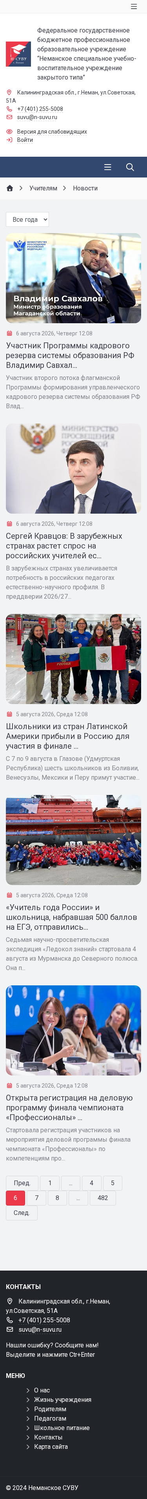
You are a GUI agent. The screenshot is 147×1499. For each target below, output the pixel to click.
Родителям (50, 1409)
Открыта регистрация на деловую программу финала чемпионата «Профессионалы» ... (69, 1107)
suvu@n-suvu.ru (37, 117)
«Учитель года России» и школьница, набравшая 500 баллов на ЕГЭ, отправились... (71, 917)
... (71, 1183)
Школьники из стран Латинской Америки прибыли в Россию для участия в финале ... (67, 736)
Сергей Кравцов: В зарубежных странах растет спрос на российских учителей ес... (64, 545)
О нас (42, 1390)
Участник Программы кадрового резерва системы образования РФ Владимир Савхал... (70, 355)
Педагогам (50, 1418)
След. (22, 1213)
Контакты (48, 1437)
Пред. (22, 1183)
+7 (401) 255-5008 (40, 109)
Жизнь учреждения (62, 1399)
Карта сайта (51, 1446)
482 (103, 1198)
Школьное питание (62, 1428)
